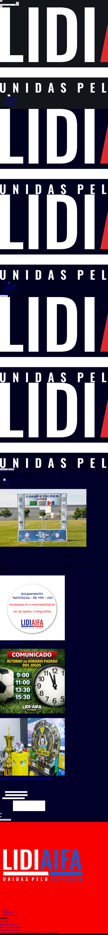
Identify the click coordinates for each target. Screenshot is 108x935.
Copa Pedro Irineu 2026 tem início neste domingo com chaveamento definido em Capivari (25, 778)
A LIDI (9, 283)
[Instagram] (3, 918)
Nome (2, 792)
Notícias (9, 483)
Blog (4, 483)
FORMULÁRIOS (12, 285)
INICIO (5, 282)
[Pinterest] (5, 569)
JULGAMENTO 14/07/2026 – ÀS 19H (11, 643)
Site (1, 798)
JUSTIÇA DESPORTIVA (10, 291)
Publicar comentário (5, 819)
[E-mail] (7, 918)
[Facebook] (1, 569)
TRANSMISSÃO (11, 287)
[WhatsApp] (5, 918)
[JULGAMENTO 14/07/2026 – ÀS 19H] (32, 640)
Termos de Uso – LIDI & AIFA (9, 924)
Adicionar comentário (6, 810)
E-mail (2, 795)
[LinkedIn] (7, 569)
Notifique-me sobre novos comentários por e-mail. (15, 813)
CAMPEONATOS (8, 288)
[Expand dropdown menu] (9, 282)
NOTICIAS (6, 290)
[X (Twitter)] (3, 569)
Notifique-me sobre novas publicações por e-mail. (15, 816)
